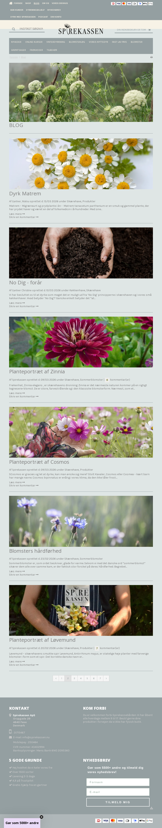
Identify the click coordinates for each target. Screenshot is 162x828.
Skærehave (74, 201)
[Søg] (27, 29)
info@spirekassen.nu (36, 737)
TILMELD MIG (117, 802)
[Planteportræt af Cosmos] (81, 432)
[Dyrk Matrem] (81, 163)
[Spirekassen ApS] (81, 29)
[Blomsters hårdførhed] (81, 521)
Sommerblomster (91, 379)
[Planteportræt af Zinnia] (81, 342)
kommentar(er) (118, 379)
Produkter (88, 201)
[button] (22, 823)
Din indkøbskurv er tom (131, 29)
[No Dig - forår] (81, 252)
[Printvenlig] (151, 57)
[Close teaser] (41, 817)
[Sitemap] (151, 808)
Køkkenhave (77, 290)
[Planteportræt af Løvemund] (81, 610)
